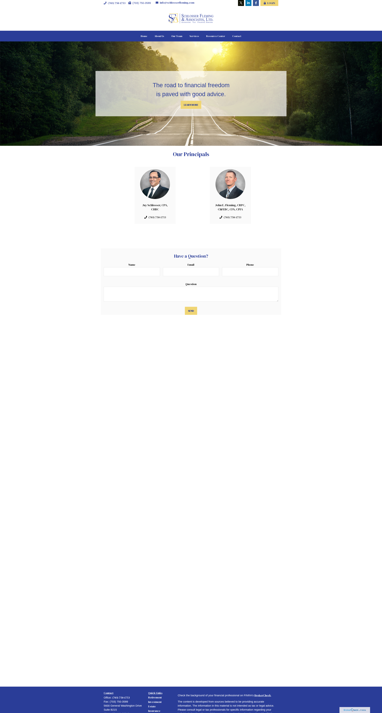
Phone (250, 265)
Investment (155, 702)
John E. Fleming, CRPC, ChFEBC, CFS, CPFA (230, 207)
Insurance (154, 711)
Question (191, 284)
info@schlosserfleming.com (177, 2)
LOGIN (271, 3)
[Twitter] (241, 3)
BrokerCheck (262, 695)
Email (191, 265)
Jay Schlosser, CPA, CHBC (155, 207)
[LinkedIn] (248, 3)
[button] (144, 36)
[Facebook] (256, 3)
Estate (152, 706)
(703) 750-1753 (116, 3)
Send (191, 310)
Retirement (155, 697)
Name (131, 265)
